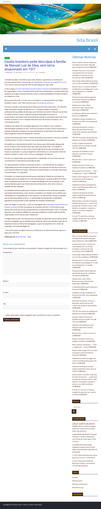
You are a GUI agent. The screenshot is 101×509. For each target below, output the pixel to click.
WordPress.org (77, 487)
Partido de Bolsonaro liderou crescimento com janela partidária (83, 463)
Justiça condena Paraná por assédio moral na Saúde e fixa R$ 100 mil (84, 145)
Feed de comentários (79, 484)
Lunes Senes (18, 72)
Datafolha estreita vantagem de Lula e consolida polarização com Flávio (84, 187)
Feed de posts (77, 481)
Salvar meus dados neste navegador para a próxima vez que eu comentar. (33, 315)
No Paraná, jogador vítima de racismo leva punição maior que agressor (84, 428)
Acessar (75, 477)
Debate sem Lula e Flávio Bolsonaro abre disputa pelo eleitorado (82, 107)
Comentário (8, 252)
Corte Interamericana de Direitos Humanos (33, 89)
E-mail (6, 292)
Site (4, 304)
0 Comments (41, 72)
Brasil (7, 58)
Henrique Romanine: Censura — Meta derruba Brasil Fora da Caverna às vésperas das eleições (84, 129)
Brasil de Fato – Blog (23, 237)
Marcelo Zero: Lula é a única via (83, 159)
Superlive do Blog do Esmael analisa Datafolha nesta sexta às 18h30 (84, 195)
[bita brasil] (50, 5)
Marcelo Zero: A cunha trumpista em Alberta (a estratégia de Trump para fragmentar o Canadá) (85, 89)
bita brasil (87, 40)
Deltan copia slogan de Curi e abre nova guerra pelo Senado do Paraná (85, 179)
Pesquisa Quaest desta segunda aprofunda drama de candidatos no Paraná (84, 99)
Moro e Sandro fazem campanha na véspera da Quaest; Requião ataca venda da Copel (84, 64)
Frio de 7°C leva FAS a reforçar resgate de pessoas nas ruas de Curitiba (84, 218)
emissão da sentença (45, 103)
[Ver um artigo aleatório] (95, 49)
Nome (6, 281)
